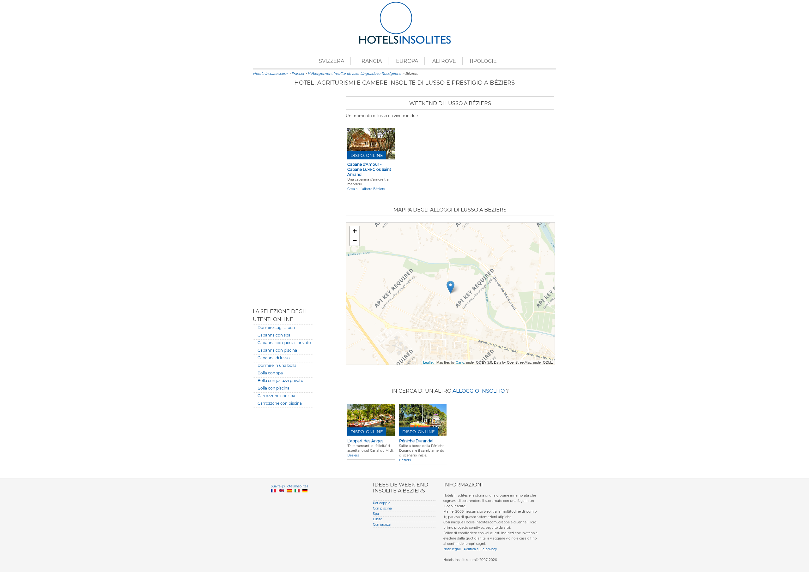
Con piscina (382, 508)
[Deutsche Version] (304, 498)
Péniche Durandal (416, 440)
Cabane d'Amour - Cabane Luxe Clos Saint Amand (369, 169)
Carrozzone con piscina (280, 403)
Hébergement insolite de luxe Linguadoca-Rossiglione (354, 73)
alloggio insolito (479, 391)
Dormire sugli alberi (276, 327)
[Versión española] (289, 498)
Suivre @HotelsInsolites (289, 486)
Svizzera (331, 61)
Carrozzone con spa (276, 395)
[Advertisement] (283, 197)
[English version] (281, 498)
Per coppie (381, 503)
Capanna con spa (274, 335)
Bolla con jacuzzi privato (280, 380)
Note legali (452, 549)
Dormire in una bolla (277, 365)
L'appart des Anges (365, 440)
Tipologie (483, 61)
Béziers (353, 455)
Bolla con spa (270, 373)
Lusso (377, 519)
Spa (376, 514)
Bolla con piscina (273, 388)
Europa (407, 61)
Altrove (444, 61)
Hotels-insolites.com (270, 73)
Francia (370, 61)
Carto (460, 362)
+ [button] (355, 231)
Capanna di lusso (274, 357)
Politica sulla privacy (480, 549)
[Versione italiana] (297, 498)
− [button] (355, 241)
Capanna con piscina (277, 350)
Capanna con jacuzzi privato (284, 342)
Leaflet (428, 362)
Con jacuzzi (382, 524)
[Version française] (273, 498)
